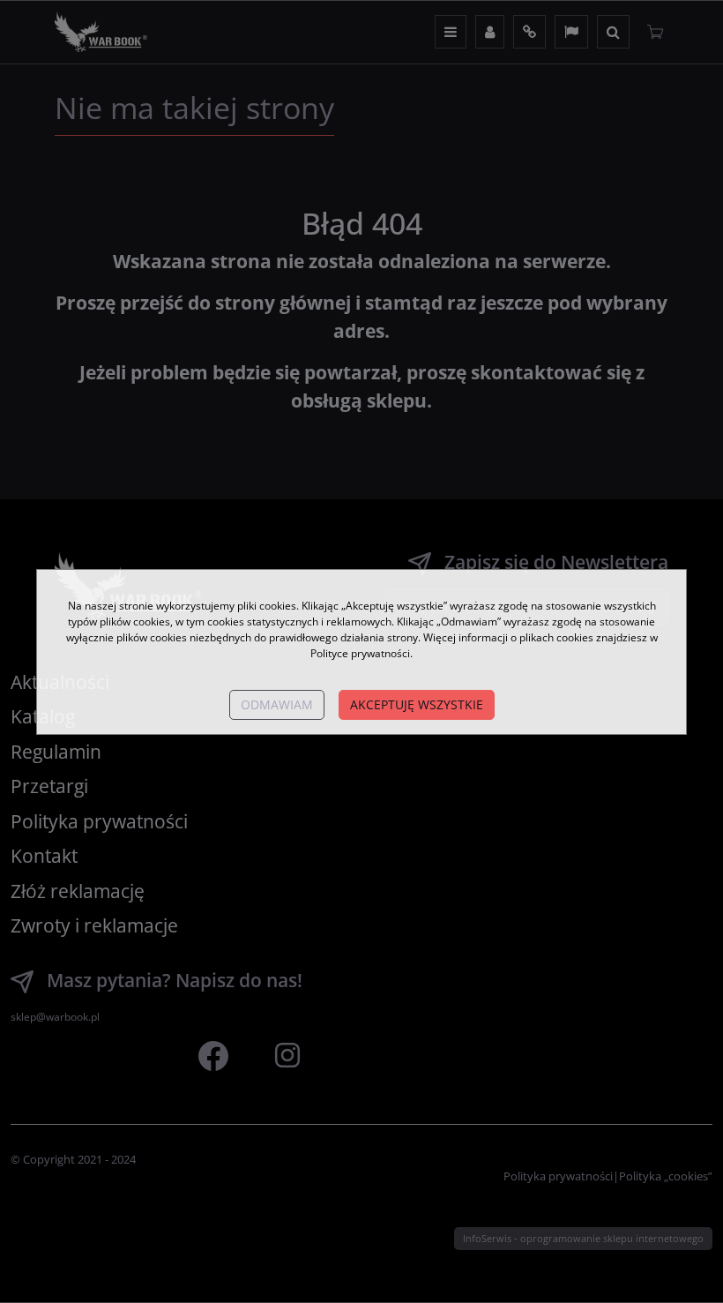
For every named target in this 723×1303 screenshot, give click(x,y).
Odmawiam (277, 704)
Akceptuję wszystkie (416, 704)
